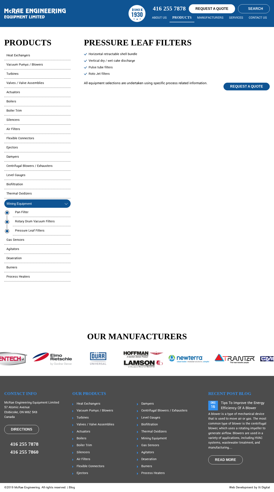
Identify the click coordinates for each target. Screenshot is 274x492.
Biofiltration (14, 184)
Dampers (12, 156)
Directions (21, 429)
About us (159, 17)
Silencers (13, 120)
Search (255, 8)
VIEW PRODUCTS (248, 306)
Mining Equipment (19, 203)
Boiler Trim (14, 110)
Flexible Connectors (20, 138)
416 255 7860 (24, 452)
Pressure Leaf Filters (30, 230)
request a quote (211, 8)
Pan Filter (21, 212)
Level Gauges (15, 175)
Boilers (11, 101)
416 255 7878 (168, 8)
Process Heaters (18, 276)
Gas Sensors (15, 240)
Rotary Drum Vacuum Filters (35, 221)
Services (236, 17)
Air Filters (13, 129)
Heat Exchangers (18, 55)
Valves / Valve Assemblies (25, 83)
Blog (72, 487)
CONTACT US (258, 17)
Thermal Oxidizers (19, 193)
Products (182, 17)
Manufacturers (210, 17)
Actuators (13, 92)
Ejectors (12, 147)
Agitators (12, 249)
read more (225, 460)
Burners (11, 267)
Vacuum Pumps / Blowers (24, 64)
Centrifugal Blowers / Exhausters (29, 166)
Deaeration (14, 258)
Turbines (12, 74)
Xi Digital (264, 487)
